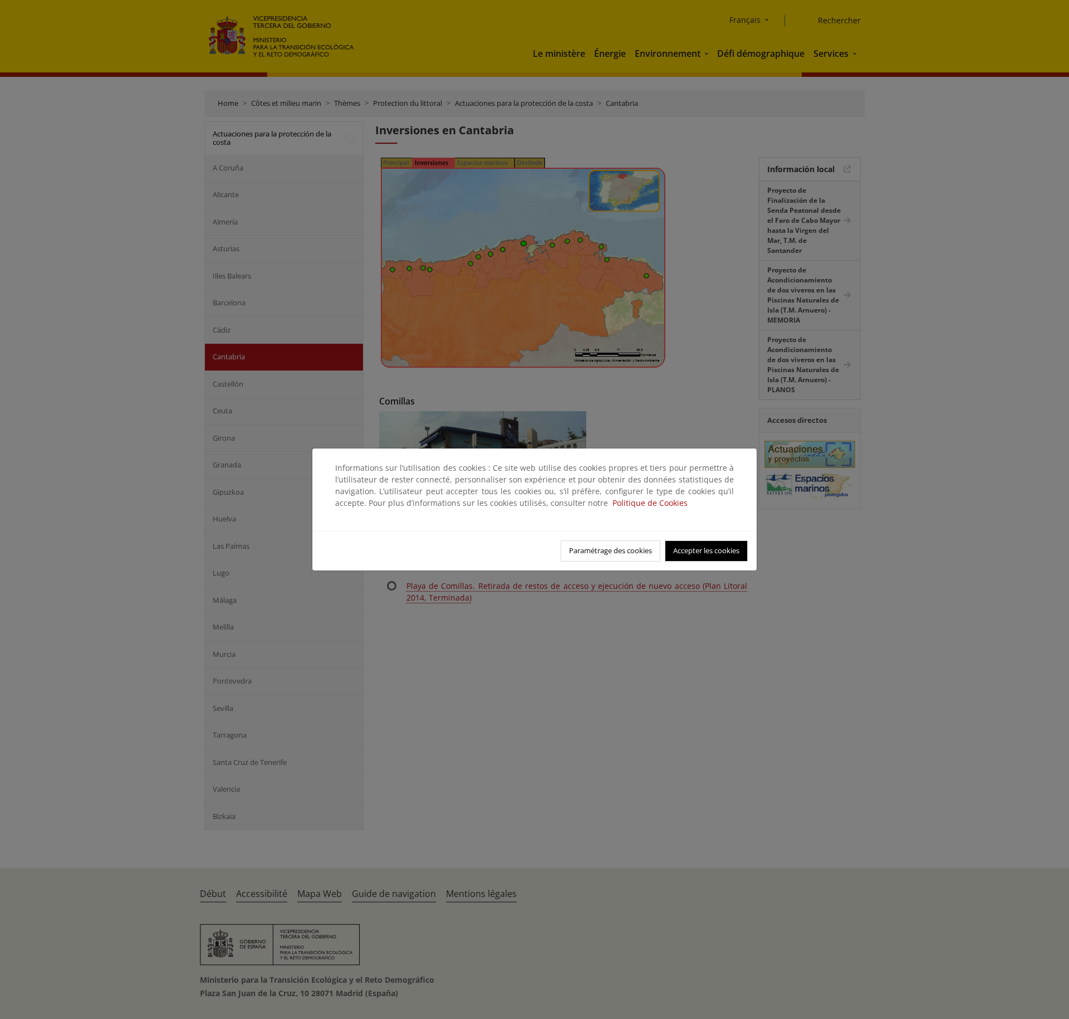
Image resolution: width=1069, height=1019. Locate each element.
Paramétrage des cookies (610, 550)
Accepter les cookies (706, 550)
